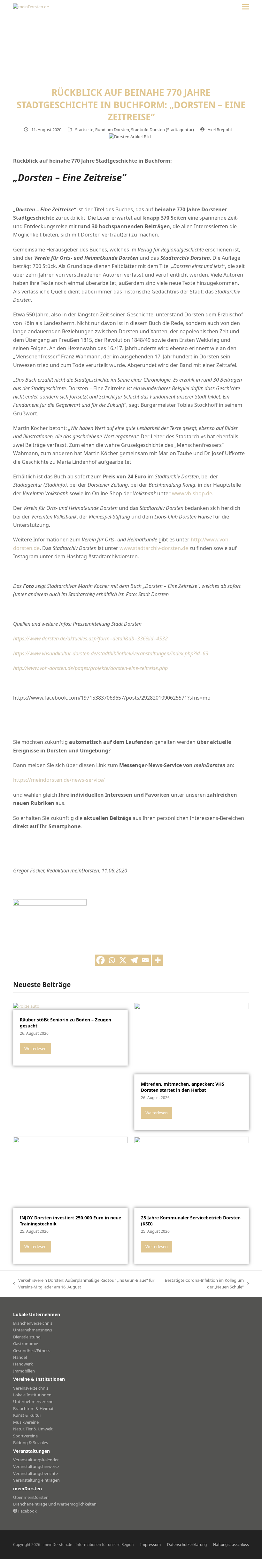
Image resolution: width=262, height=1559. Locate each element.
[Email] (145, 960)
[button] (245, 7)
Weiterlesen (35, 1048)
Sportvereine (25, 1436)
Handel (20, 1357)
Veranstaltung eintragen (36, 1480)
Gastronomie (25, 1343)
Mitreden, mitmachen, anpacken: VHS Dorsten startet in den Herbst (182, 1087)
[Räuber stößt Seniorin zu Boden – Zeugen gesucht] (26, 1006)
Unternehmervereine (33, 1401)
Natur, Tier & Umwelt (33, 1429)
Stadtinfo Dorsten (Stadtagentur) (162, 129)
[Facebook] (100, 960)
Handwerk (23, 1364)
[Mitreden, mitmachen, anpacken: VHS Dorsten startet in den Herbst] (191, 1038)
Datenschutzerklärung (187, 1544)
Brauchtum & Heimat (33, 1408)
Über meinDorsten (31, 1497)
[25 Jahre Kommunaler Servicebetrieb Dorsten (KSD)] (191, 1172)
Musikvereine (26, 1422)
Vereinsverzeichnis (30, 1388)
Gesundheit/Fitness (31, 1350)
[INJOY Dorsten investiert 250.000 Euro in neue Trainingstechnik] (70, 1172)
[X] (122, 960)
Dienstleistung (27, 1337)
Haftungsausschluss (231, 1544)
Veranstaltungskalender (36, 1460)
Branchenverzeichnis (32, 1323)
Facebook (27, 1511)
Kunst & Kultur (27, 1415)
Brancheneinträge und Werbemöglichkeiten (54, 1504)
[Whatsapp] (111, 960)
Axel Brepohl (220, 129)
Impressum (150, 1544)
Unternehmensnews (32, 1330)
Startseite (84, 129)
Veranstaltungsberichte (35, 1473)
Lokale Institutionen (32, 1395)
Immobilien (24, 1371)
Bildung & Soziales (30, 1442)
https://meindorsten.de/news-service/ (59, 779)
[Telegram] (134, 960)
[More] (158, 960)
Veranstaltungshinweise (36, 1466)
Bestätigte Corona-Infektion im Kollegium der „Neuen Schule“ (204, 1284)
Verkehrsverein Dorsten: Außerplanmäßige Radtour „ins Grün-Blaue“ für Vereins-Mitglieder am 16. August (83, 1284)
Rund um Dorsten (112, 129)
